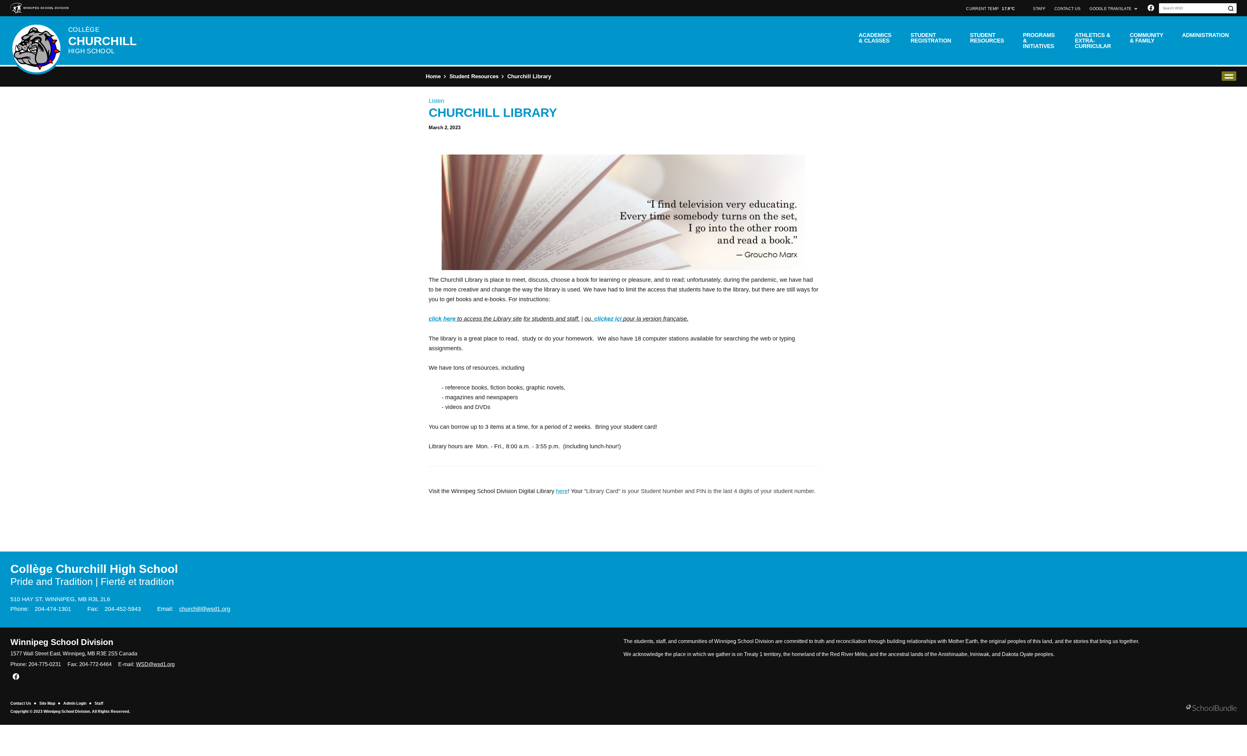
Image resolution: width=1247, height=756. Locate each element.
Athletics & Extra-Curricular (1093, 40)
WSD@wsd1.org (155, 664)
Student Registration (931, 38)
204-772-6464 (95, 664)
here (562, 491)
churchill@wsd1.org (204, 609)
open (1229, 76)
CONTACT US (1067, 8)
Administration (1205, 35)
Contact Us (20, 703)
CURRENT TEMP (990, 8)
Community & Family (1146, 38)
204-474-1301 (53, 609)
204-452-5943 (123, 609)
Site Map (47, 703)
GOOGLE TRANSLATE (1111, 8)
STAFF (1039, 8)
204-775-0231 (45, 664)
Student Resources (987, 38)
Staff (98, 703)
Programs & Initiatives (1039, 40)
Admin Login (74, 703)
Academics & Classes (875, 38)
